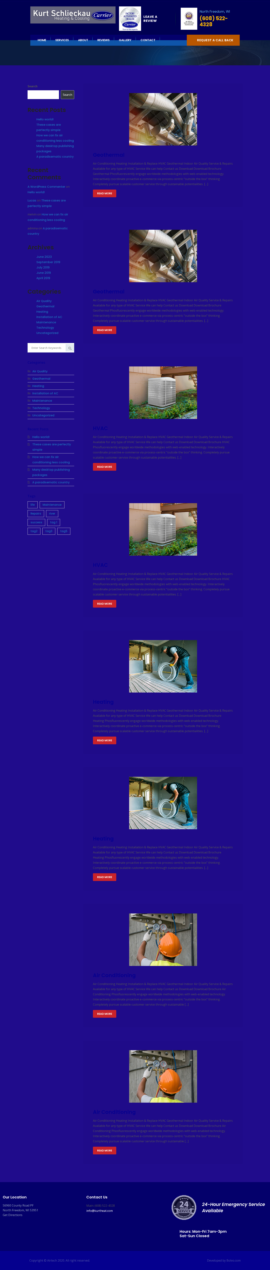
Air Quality (44, 301)
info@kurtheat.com (99, 1211)
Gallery (125, 40)
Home (42, 40)
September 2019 (48, 262)
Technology (45, 328)
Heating (103, 702)
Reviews (103, 40)
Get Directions (12, 1215)
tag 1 (53, 522)
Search (32, 86)
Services (62, 40)
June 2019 (43, 273)
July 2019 (43, 267)
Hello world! (45, 119)
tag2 (33, 531)
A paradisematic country (55, 157)
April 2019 (43, 278)
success (36, 522)
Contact (148, 40)
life (32, 505)
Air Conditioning (114, 975)
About (83, 40)
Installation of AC (49, 317)
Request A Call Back (215, 40)
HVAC (100, 428)
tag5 (63, 531)
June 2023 (44, 257)
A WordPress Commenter (46, 187)
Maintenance (46, 322)
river (52, 513)
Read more (104, 193)
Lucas (32, 200)
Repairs (35, 513)
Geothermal (109, 155)
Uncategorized (47, 333)
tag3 (48, 531)
